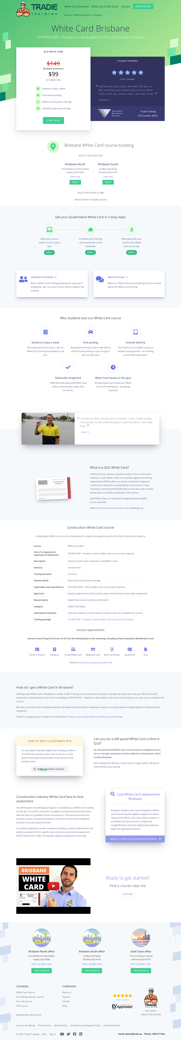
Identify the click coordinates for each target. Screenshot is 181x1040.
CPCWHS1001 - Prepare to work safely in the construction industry (101, 619)
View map (75, 176)
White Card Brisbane (76, 6)
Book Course (143, 6)
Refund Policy (60, 1025)
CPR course (22, 1005)
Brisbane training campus (112, 507)
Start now (128, 894)
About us (66, 992)
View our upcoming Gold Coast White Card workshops (96, 716)
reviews (130, 79)
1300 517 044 (158, 1033)
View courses (40, 970)
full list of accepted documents (94, 662)
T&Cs (44, 1034)
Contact (125, 6)
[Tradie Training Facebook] (74, 1034)
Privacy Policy (44, 1025)
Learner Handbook (25, 1025)
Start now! (53, 120)
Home (67, 15)
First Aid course (24, 1001)
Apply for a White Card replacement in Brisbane (134, 838)
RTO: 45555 (150, 1010)
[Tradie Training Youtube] (62, 1034)
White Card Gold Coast (105, 6)
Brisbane (97, 15)
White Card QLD (82, 15)
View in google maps (41, 963)
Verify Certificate (111, 1025)
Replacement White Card (28, 1014)
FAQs (64, 1005)
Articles (66, 1001)
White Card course (25, 992)
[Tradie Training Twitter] (68, 1034)
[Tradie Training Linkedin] (80, 1034)
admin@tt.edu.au (133, 1033)
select (75, 182)
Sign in (52, 1034)
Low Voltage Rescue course (29, 996)
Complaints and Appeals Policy (85, 1025)
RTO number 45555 (148, 115)
